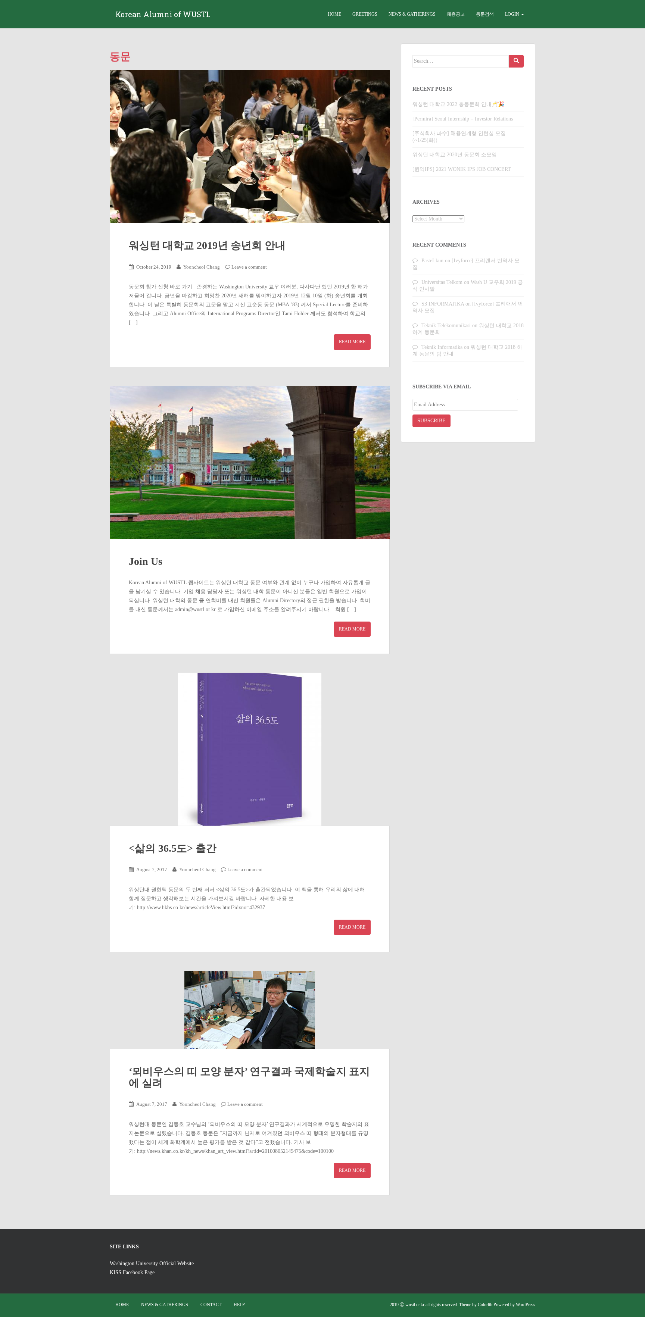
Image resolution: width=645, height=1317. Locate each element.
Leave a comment (249, 267)
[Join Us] (250, 462)
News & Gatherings (412, 14)
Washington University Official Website (152, 1263)
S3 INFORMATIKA (442, 304)
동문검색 (485, 14)
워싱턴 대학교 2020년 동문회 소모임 (454, 154)
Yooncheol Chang (201, 267)
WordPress (525, 1304)
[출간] (250, 749)
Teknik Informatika (441, 347)
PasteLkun (432, 260)
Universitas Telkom (441, 282)
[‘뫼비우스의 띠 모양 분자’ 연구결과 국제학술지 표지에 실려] (250, 1010)
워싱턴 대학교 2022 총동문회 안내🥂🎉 (458, 104)
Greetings (364, 14)
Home (334, 14)
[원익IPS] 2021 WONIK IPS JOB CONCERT (461, 169)
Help (239, 1304)
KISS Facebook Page (132, 1272)
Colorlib (485, 1304)
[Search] (516, 61)
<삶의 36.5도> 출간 (172, 848)
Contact (210, 1304)
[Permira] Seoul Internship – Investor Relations (462, 119)
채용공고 (456, 14)
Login (512, 14)
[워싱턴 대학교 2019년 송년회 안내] (250, 146)
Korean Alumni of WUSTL (163, 14)
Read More (352, 341)
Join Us (145, 561)
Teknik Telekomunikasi (446, 325)
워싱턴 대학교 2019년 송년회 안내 (207, 245)
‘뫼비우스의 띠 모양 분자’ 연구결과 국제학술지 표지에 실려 (249, 1077)
